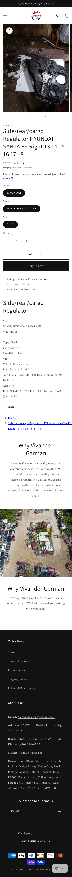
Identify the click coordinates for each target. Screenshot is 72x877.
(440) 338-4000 (29, 744)
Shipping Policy (17, 679)
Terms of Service (18, 661)
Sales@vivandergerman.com (36, 717)
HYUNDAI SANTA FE (21, 208)
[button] (5, 15)
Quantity (8, 233)
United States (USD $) (33, 841)
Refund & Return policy (22, 688)
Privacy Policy (16, 670)
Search (12, 652)
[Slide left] (26, 117)
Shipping (7, 167)
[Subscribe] (59, 811)
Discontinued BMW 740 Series (28, 761)
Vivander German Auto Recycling (31, 869)
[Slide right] (45, 117)
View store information (21, 289)
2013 (10, 224)
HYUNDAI (14, 192)
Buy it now (36, 266)
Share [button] (11, 406)
